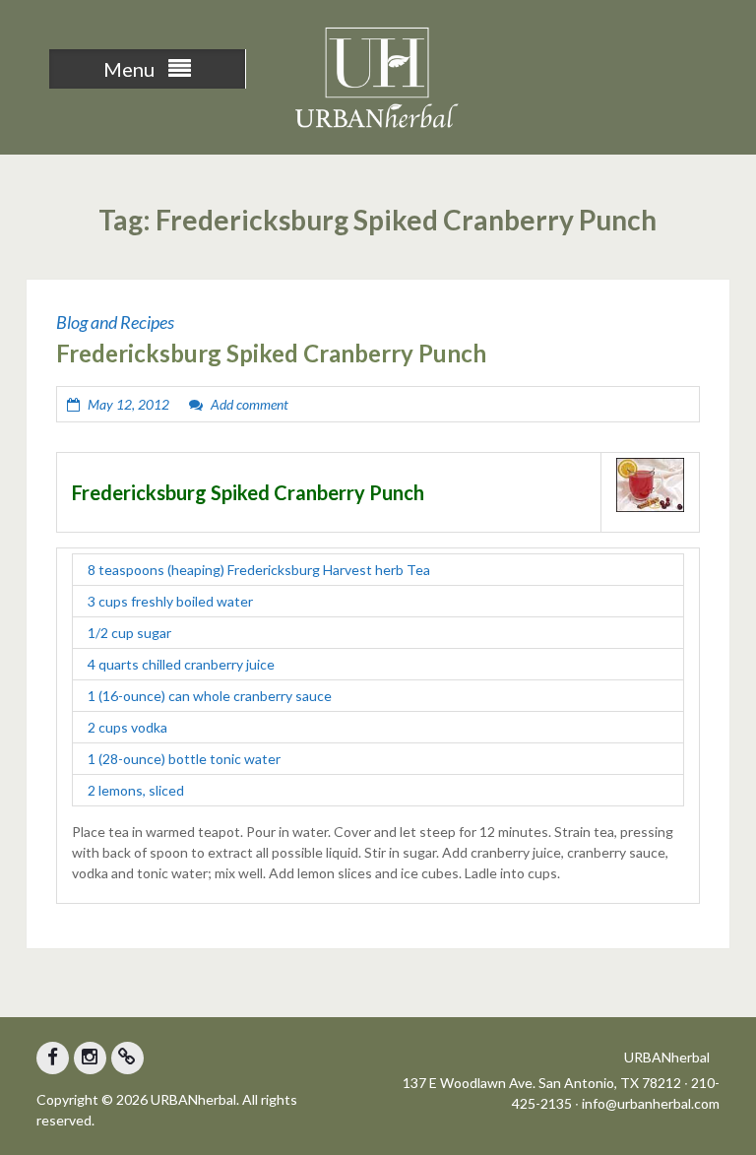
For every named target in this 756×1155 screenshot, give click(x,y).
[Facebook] (52, 1058)
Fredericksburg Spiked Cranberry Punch (271, 353)
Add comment (249, 404)
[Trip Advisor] (127, 1058)
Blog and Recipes (115, 322)
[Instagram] (90, 1058)
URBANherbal (667, 1057)
